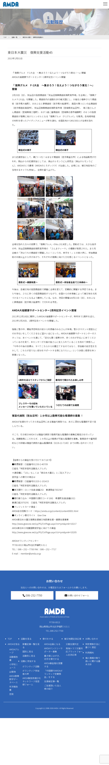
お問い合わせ (91, 638)
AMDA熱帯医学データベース (14, 679)
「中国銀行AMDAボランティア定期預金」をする (53, 674)
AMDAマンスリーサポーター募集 (53, 650)
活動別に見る (28, 655)
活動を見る (26, 638)
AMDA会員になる (52, 644)
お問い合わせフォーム (78, 595)
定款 (11, 694)
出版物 (12, 671)
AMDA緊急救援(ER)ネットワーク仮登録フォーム (31, 681)
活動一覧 (14, 37)
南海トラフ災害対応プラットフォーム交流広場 (74, 651)
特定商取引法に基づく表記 (92, 645)
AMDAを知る (14, 644)
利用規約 (89, 652)
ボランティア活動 (30, 666)
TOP (10, 638)
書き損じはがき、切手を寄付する (52, 657)
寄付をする (48, 638)
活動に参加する (28, 661)
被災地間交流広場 (72, 638)
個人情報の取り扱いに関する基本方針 (92, 661)
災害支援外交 (72, 644)
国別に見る (27, 651)
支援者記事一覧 (51, 681)
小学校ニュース (13, 666)
